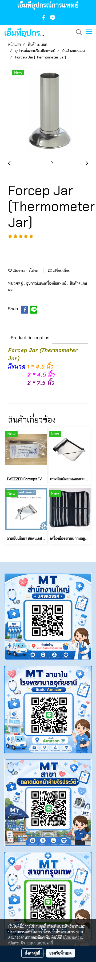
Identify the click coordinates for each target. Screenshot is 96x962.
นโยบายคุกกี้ (43, 942)
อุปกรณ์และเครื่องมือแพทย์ (46, 283)
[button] (77, 32)
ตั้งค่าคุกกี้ (32, 953)
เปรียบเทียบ (61, 270)
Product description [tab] (30, 337)
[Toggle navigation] (89, 32)
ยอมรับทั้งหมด (60, 953)
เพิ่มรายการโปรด (25, 270)
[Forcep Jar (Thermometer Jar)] (48, 110)
